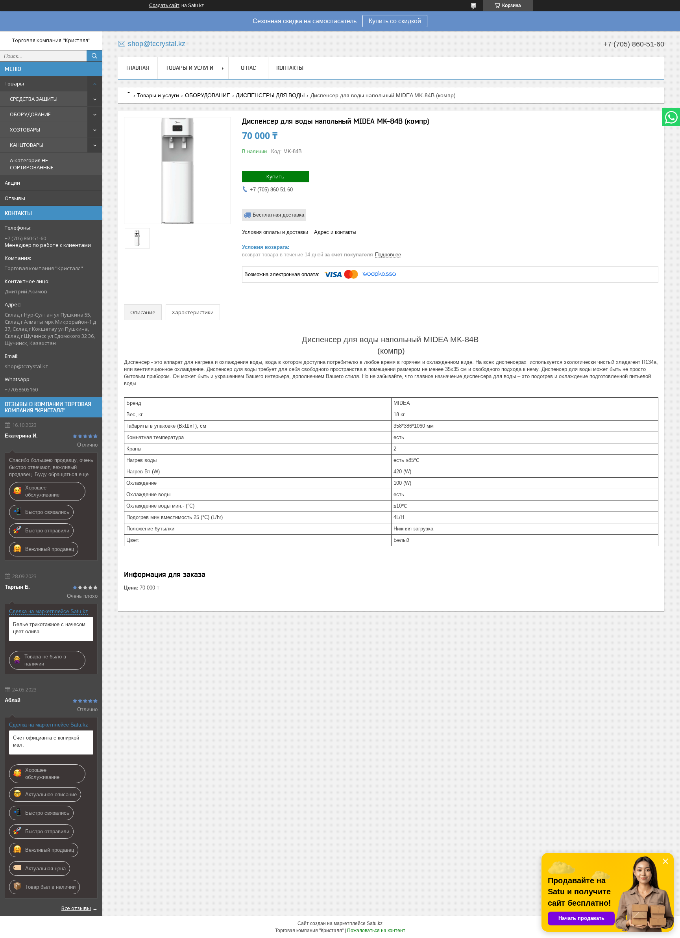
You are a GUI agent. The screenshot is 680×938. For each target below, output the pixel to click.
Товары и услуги (189, 68)
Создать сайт (164, 5)
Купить (275, 176)
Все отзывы (76, 908)
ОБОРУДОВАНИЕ (30, 114)
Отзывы (15, 198)
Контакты (289, 68)
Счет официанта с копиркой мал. (46, 741)
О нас (248, 68)
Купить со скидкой (395, 21)
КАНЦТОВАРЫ (26, 144)
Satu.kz (374, 923)
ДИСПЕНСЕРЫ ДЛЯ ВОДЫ (270, 95)
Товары (14, 83)
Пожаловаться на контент (376, 930)
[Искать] (94, 56)
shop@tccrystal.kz (26, 366)
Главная (137, 68)
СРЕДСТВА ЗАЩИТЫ (33, 98)
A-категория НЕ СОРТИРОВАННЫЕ (32, 164)
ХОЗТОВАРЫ (25, 129)
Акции (12, 182)
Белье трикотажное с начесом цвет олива (49, 627)
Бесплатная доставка (278, 215)
